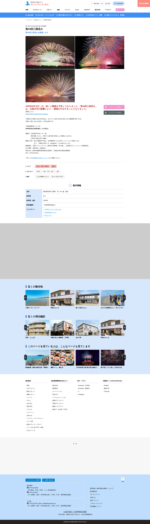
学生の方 (55, 394)
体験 (58, 10)
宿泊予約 (97, 10)
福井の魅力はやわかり (65, 15)
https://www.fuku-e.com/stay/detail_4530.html (37, 329)
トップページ (29, 20)
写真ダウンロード (58, 403)
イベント (67, 10)
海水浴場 (30, 15)
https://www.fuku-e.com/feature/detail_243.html (87, 359)
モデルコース (37, 10)
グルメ (77, 10)
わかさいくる (31, 430)
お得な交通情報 (144, 3)
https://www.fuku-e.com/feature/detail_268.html (37, 359)
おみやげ (87, 10)
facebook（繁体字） (84, 388)
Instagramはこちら (51, 212)
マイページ (120, 9)
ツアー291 (30, 421)
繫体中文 (107, 388)
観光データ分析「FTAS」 (60, 409)
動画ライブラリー (58, 406)
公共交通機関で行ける (43, 176)
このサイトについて (96, 503)
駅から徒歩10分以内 (57, 176)
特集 (27, 10)
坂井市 (53, 166)
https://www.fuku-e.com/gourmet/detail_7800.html (62, 359)
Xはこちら (48, 215)
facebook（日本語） (84, 385)
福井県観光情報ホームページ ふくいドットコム (37, 3)
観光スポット (38, 20)
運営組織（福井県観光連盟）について (102, 488)
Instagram (81, 394)
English (106, 385)
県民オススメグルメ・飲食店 (115, 15)
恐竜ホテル (80, 15)
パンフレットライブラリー (35, 418)
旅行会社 (55, 385)
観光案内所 (93, 491)
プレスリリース (95, 494)
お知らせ (29, 415)
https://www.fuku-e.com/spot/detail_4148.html (62, 299)
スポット (49, 10)
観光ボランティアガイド (34, 424)
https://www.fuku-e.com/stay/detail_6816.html (62, 329)
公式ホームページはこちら (53, 209)
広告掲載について (95, 506)
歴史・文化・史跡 (48, 171)
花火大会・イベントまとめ (46, 15)
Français (106, 391)
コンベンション (57, 391)
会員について (94, 500)
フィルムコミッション (59, 397)
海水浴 (38, 171)
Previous (25, 297)
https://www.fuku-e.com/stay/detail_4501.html (87, 329)
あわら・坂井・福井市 (42, 166)
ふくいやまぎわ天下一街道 (35, 427)
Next (124, 297)
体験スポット (31, 394)
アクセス (108, 10)
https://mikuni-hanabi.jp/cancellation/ (37, 114)
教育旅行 (55, 388)
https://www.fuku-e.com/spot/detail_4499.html (87, 299)
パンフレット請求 (33, 480)
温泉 (58, 171)
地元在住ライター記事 (95, 15)
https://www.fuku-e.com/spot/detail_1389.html (37, 299)
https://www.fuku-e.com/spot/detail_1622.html (112, 299)
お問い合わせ (49, 480)
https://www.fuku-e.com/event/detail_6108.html (112, 359)
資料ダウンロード (58, 400)
